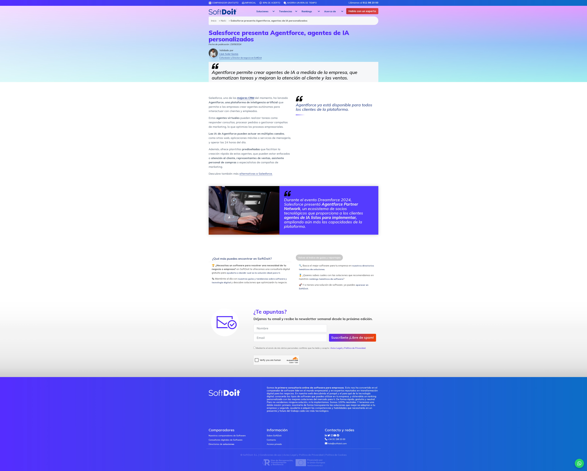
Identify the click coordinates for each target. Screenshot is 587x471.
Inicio (213, 20)
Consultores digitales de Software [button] (225, 439)
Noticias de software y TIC (223, 20)
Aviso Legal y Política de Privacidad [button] (347, 348)
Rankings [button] (307, 11)
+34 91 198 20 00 (336, 439)
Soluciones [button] (262, 11)
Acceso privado (274, 444)
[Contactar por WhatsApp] (579, 463)
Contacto (271, 439)
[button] (265, 11)
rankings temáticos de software (326, 279)
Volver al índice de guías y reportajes (319, 257)
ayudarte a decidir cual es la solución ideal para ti (253, 272)
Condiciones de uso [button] (270, 454)
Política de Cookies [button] (336, 454)
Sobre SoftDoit (274, 435)
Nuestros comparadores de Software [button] (227, 435)
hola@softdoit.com (337, 443)
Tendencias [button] (285, 11)
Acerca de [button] (330, 11)
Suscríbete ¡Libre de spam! (352, 337)
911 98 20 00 (370, 2)
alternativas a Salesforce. (255, 173)
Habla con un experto (362, 11)
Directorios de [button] (221, 444)
